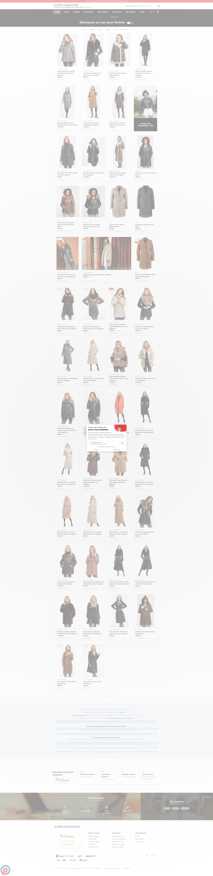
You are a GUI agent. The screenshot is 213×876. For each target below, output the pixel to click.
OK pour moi (116, 449)
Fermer (96, 449)
